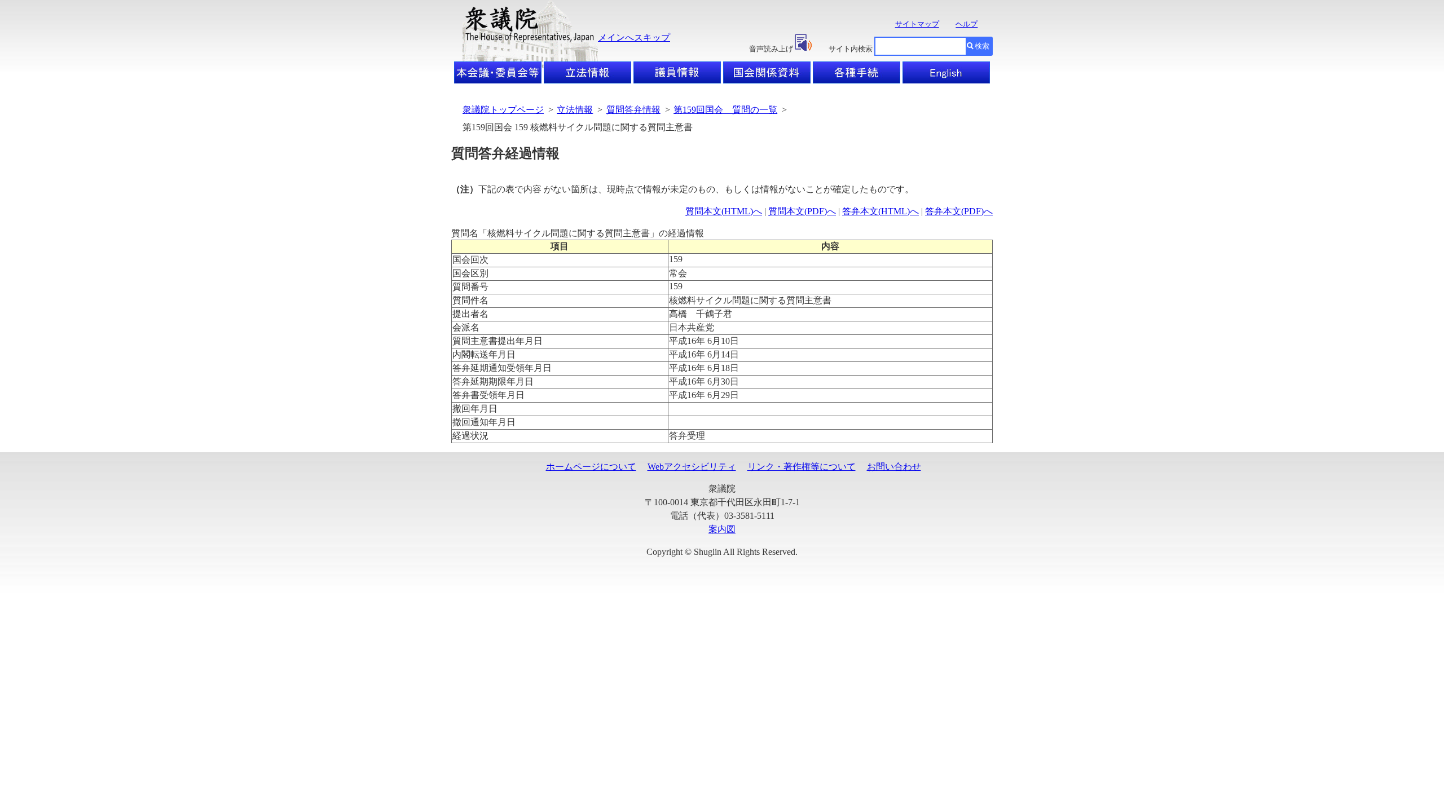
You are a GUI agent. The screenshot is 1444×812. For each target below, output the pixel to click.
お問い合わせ (894, 466)
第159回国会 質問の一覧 (725, 109)
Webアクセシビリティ (692, 466)
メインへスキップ (634, 37)
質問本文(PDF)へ (802, 211)
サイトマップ (917, 24)
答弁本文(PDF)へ (959, 211)
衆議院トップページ (503, 109)
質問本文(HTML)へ (723, 211)
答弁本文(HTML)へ (880, 211)
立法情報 (575, 109)
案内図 (722, 529)
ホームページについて (591, 466)
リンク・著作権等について (801, 466)
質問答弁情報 (633, 109)
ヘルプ (967, 24)
